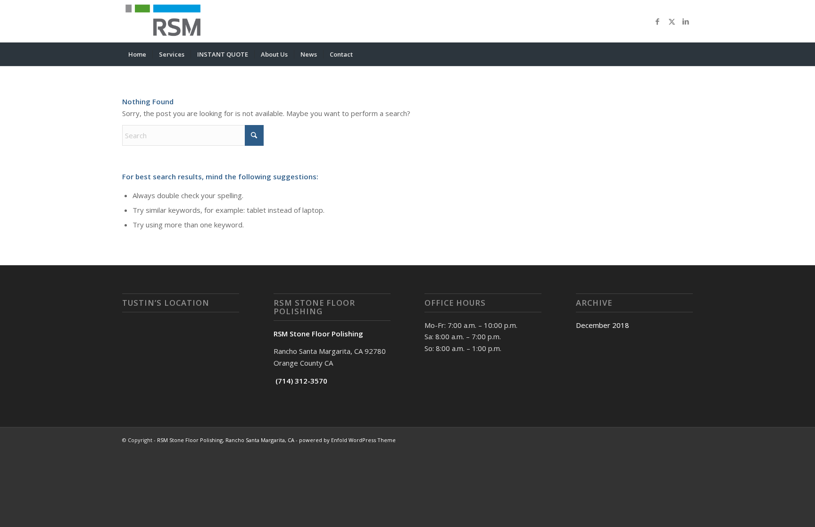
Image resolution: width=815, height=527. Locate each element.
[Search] (687, 54)
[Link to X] (672, 21)
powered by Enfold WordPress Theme (347, 439)
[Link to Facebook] (657, 21)
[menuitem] (137, 54)
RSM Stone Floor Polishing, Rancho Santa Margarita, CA (225, 439)
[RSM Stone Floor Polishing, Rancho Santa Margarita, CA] (165, 21)
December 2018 (602, 325)
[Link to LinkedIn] (686, 21)
